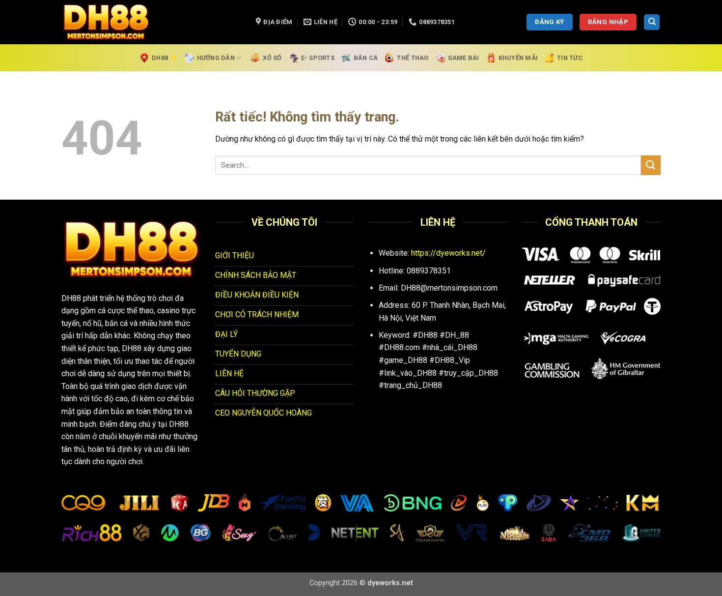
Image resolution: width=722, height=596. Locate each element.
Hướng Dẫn (216, 57)
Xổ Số (272, 57)
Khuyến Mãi (518, 57)
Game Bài (463, 57)
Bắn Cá (366, 57)
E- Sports (317, 57)
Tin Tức (570, 57)
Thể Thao (412, 57)
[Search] (652, 22)
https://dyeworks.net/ (448, 253)
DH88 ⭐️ (165, 57)
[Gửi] (651, 165)
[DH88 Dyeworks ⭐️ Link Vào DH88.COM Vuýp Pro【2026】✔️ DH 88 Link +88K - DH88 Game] (151, 22)
